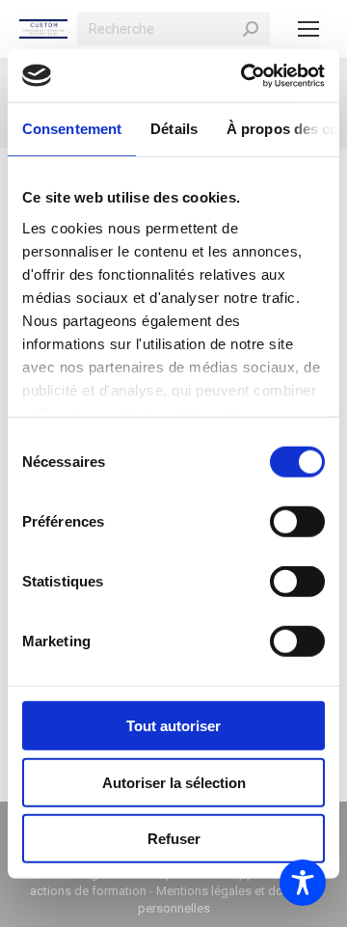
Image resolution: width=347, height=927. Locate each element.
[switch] (297, 521)
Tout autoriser (173, 726)
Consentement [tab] (71, 129)
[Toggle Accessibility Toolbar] (303, 883)
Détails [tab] (174, 129)
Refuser (173, 839)
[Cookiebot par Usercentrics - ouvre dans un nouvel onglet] (245, 75)
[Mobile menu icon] (308, 29)
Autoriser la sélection (174, 782)
